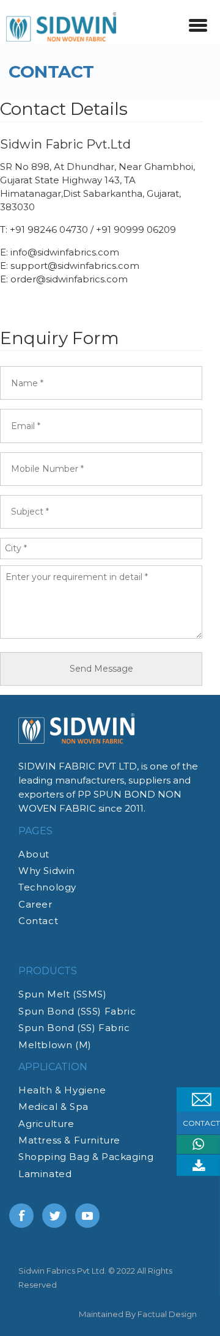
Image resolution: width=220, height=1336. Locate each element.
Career (35, 904)
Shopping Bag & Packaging (85, 1156)
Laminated (45, 1174)
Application (52, 1067)
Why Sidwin (46, 870)
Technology (47, 887)
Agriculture (46, 1123)
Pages (35, 831)
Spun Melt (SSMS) (62, 994)
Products (47, 971)
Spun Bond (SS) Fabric (74, 1027)
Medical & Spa (53, 1106)
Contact (38, 921)
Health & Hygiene (62, 1090)
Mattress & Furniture (69, 1140)
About (34, 854)
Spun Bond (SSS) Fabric (77, 1011)
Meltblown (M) (55, 1045)
